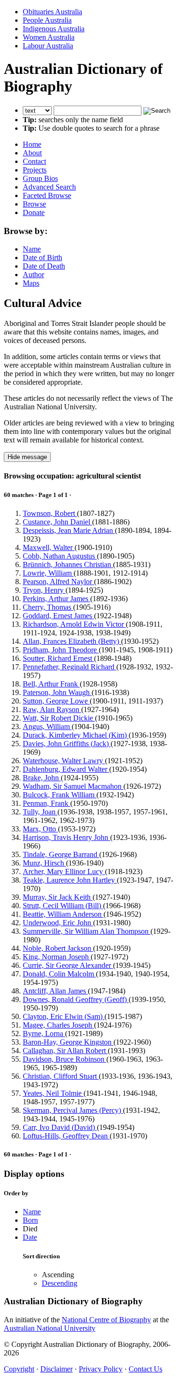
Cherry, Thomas (48, 607)
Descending (59, 1283)
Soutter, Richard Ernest (58, 658)
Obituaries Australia (52, 12)
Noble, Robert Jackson (58, 948)
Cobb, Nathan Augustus (60, 556)
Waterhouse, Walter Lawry (64, 761)
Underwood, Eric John (58, 923)
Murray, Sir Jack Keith (58, 897)
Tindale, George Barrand (61, 854)
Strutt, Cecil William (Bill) (63, 906)
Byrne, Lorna (44, 1033)
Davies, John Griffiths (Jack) (67, 744)
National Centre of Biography (106, 1320)
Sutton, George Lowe (56, 701)
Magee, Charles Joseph (58, 1025)
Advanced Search (49, 187)
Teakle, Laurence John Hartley (70, 880)
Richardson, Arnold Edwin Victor (74, 624)
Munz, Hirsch (44, 863)
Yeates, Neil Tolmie (53, 1093)
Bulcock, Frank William (59, 795)
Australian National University (49, 1328)
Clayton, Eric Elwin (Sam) (63, 1016)
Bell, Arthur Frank (51, 684)
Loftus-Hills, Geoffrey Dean (66, 1136)
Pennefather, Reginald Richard (69, 667)
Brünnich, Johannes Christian (68, 564)
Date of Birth (42, 257)
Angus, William (47, 726)
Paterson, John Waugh (57, 692)
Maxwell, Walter (49, 547)
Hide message (27, 456)
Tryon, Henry (44, 590)
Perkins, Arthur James (56, 599)
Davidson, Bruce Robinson (64, 1059)
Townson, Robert (50, 513)
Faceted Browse (47, 195)
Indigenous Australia (53, 29)
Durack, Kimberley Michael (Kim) (76, 735)
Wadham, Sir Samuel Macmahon (73, 786)
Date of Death (44, 266)
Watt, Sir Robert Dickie (59, 718)
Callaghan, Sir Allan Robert (65, 1051)
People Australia (47, 20)
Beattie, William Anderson (63, 914)
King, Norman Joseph (57, 957)
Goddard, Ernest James (58, 616)
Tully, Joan (40, 812)
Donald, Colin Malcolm (59, 974)
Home (32, 144)
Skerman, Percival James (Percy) (73, 1110)
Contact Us (145, 1369)
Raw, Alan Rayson (52, 709)
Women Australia (49, 37)
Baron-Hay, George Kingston (68, 1042)
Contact (34, 161)
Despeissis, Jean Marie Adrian (69, 530)
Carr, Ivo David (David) (60, 1127)
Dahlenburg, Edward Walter (66, 769)
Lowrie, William (48, 573)
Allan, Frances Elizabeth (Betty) (72, 641)
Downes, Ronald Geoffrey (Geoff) (76, 999)
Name (32, 249)
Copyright (19, 1369)
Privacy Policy (100, 1369)
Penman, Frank (46, 803)
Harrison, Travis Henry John (66, 837)
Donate (34, 212)
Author (33, 275)
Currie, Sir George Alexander (68, 965)
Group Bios (40, 178)
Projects (35, 170)
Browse (34, 204)
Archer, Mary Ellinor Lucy (64, 871)
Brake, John (42, 778)
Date (30, 1237)
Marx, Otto (40, 829)
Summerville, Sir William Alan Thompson (86, 931)
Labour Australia (48, 46)
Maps (31, 283)
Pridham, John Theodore (61, 650)
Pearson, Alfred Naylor (58, 582)
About (32, 153)
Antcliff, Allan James (55, 991)
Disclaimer (56, 1369)
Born (30, 1220)
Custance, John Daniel (57, 522)
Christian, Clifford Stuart (61, 1076)
